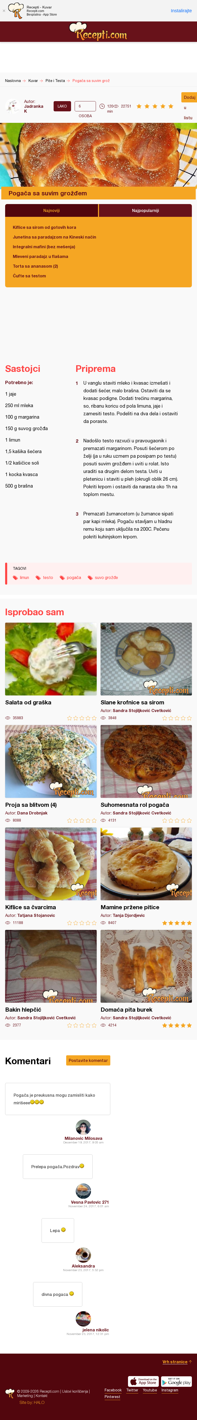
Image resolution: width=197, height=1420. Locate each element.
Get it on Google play (176, 1381)
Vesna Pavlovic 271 (90, 1202)
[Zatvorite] (3, 10)
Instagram (170, 1390)
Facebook (113, 1390)
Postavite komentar (88, 1060)
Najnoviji (51, 210)
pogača (74, 577)
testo (48, 577)
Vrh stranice (175, 1361)
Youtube (150, 1390)
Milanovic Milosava (83, 1138)
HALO (39, 1402)
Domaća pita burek (146, 979)
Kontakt (41, 1395)
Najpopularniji (145, 210)
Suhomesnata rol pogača (146, 774)
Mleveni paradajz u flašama (40, 256)
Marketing (25, 1395)
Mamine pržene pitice (146, 876)
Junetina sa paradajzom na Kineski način (54, 236)
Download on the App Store (143, 1381)
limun (24, 577)
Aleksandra (83, 1265)
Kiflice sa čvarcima (51, 876)
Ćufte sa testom (29, 275)
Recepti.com (98, 31)
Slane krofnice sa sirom (146, 671)
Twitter (132, 1390)
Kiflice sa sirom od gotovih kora (44, 227)
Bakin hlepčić (51, 979)
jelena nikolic (96, 1329)
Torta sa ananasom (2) (35, 266)
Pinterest (112, 1397)
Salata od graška (51, 671)
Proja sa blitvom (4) (51, 774)
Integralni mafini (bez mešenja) (44, 246)
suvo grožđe (106, 577)
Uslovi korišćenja (75, 1391)
